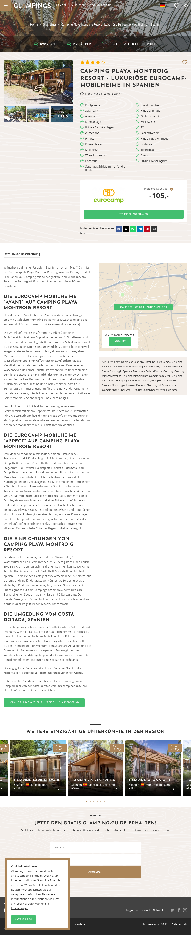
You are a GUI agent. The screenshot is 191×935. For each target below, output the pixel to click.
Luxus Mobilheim (170, 366)
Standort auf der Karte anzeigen (143, 307)
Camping (168, 371)
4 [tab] (97, 801)
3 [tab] (93, 801)
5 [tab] (100, 801)
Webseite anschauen (133, 214)
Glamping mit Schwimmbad (162, 385)
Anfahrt (120, 341)
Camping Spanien (133, 362)
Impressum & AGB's (155, 924)
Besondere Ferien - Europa (147, 371)
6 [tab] (104, 801)
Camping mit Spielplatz (135, 376)
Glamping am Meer (160, 376)
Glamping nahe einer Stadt (116, 389)
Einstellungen (19, 908)
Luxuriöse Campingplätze (147, 389)
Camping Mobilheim (148, 366)
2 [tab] (90, 801)
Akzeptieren (23, 919)
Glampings (50, 24)
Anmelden (95, 872)
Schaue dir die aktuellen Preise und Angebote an (44, 702)
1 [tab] (86, 801)
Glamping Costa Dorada (157, 362)
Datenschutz (179, 924)
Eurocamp (172, 389)
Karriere (80, 924)
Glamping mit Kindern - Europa (133, 380)
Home (34, 24)
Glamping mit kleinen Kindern (128, 385)
